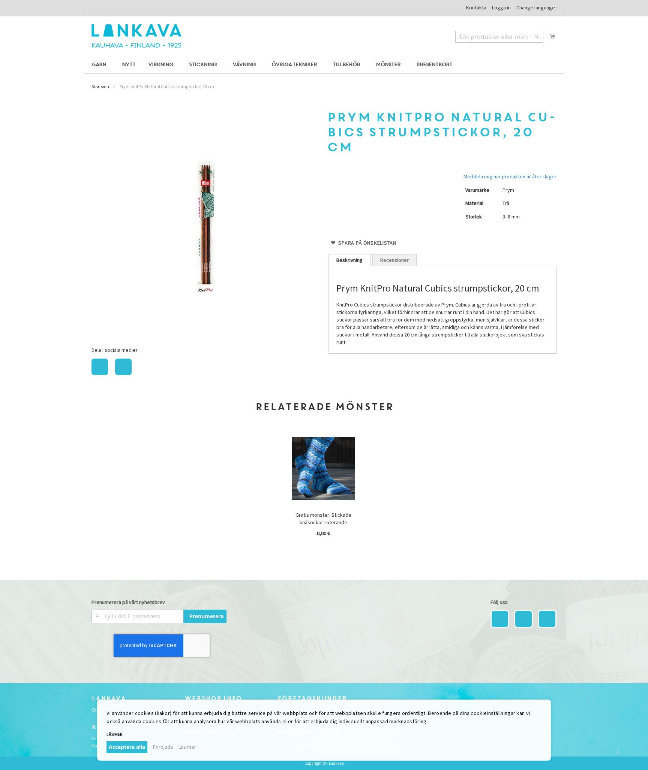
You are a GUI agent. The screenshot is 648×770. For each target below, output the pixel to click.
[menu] (324, 65)
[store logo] (137, 36)
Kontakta (476, 7)
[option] (324, 488)
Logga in (501, 7)
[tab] (349, 260)
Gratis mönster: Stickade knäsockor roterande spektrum (323, 522)
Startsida (100, 86)
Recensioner (394, 260)
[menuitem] (100, 65)
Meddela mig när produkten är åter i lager (510, 176)
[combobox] (499, 37)
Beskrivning (349, 260)
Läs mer (187, 746)
